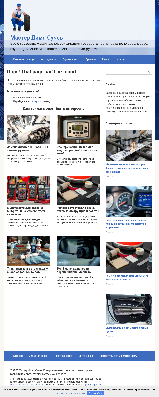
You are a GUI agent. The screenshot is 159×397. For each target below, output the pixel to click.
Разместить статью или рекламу (118, 355)
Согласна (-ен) (95, 393)
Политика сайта (63, 355)
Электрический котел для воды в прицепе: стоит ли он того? (77, 150)
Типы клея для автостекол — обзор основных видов (27, 270)
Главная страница (23, 59)
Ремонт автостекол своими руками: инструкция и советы (78, 209)
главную (34, 101)
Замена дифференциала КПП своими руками (27, 148)
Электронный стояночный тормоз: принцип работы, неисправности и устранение (126, 224)
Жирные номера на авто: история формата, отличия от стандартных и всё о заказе (127, 168)
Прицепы (91, 59)
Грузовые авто (70, 59)
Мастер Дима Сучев (36, 37)
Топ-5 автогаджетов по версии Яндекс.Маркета (74, 270)
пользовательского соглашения (26, 384)
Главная (18, 355)
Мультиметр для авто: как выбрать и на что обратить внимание (26, 211)
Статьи (121, 59)
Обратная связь (38, 355)
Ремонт (106, 59)
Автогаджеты (48, 59)
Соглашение (86, 355)
